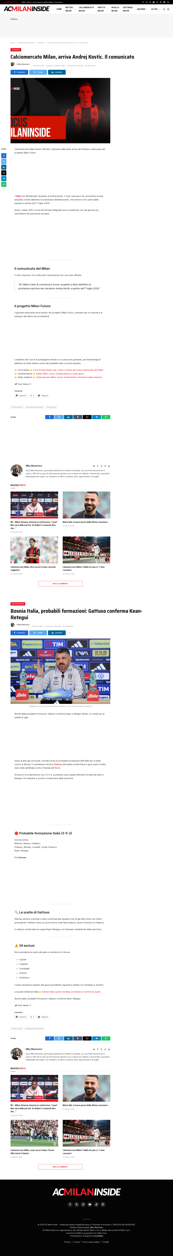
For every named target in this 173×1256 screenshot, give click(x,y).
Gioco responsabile (91, 1242)
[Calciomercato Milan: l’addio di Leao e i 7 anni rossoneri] (86, 549)
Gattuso (58, 764)
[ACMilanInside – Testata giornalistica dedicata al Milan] (27, 9)
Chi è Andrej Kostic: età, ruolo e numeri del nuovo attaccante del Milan (68, 370)
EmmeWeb (98, 1236)
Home (59, 9)
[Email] (3, 172)
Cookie (77, 1242)
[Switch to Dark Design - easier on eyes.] (164, 9)
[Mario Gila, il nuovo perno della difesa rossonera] (86, 505)
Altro (154, 9)
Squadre (141, 9)
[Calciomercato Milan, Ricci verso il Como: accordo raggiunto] (34, 549)
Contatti (105, 1242)
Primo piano (51, 407)
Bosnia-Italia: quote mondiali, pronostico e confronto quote (71, 991)
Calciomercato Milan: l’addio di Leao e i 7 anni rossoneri (83, 568)
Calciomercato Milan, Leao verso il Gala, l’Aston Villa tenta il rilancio (32, 1152)
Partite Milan (101, 9)
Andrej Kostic (17, 407)
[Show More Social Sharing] (69, 72)
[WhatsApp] (3, 184)
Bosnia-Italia (17, 1029)
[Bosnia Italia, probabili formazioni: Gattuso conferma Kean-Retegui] (60, 671)
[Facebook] (3, 155)
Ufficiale (16, 50)
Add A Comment (60, 584)
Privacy (67, 1242)
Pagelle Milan (115, 9)
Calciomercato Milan (86, 9)
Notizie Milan (69, 9)
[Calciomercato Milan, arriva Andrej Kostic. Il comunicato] (60, 110)
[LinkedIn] (3, 167)
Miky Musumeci (24, 64)
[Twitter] (3, 161)
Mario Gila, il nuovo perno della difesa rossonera (42, 2)
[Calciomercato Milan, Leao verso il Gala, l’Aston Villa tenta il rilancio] (34, 1133)
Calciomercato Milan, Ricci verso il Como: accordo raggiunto (33, 568)
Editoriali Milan (128, 9)
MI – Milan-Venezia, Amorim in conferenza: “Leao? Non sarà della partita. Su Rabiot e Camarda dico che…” (34, 525)
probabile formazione (34, 1029)
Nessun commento (76, 66)
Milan (19, 196)
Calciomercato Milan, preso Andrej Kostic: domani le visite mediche (69, 377)
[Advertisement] (60, 175)
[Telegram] (3, 178)
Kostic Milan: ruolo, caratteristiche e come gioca (60, 373)
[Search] (168, 9)
